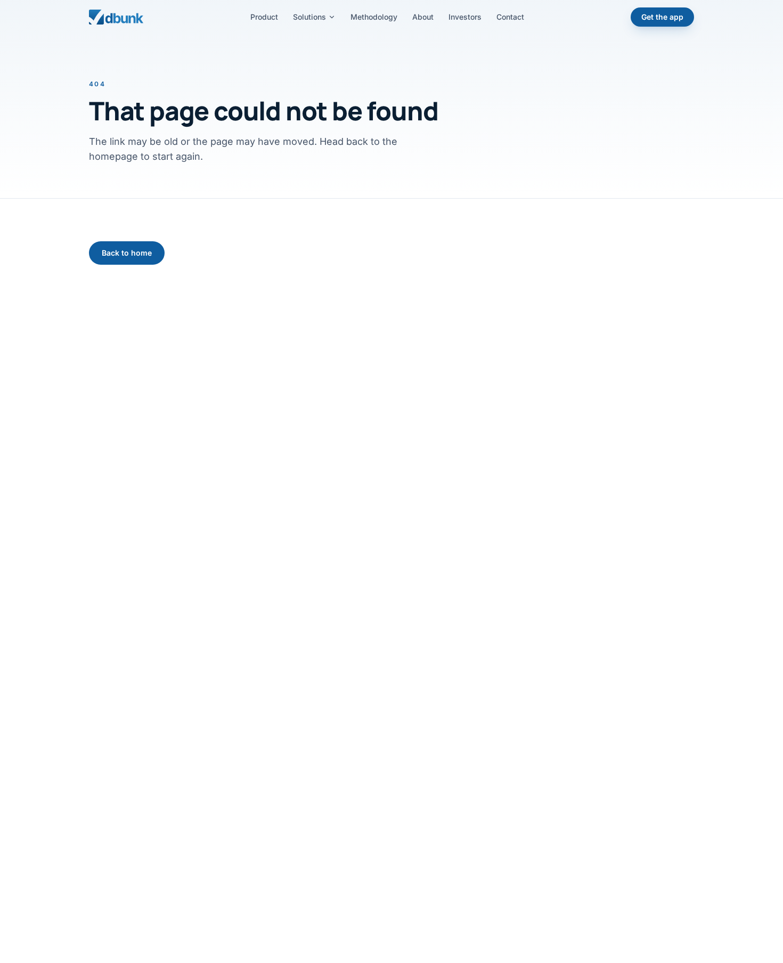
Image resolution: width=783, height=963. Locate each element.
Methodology (373, 16)
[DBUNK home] (116, 17)
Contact (510, 16)
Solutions (309, 16)
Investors (465, 16)
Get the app (662, 16)
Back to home (127, 252)
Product (264, 16)
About (423, 16)
